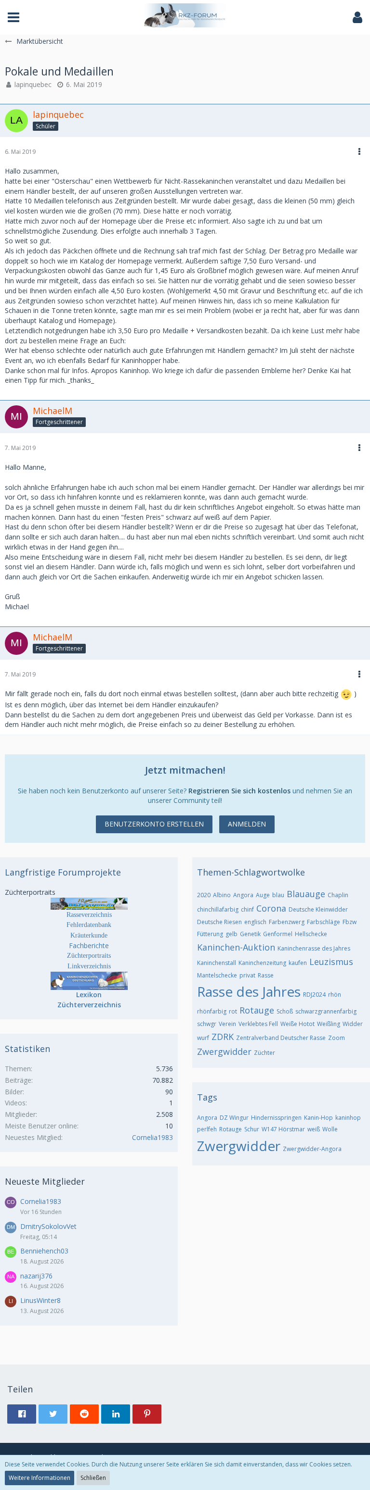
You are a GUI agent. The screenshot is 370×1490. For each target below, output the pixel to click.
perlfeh (207, 1129)
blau (278, 895)
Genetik (250, 934)
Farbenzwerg (286, 922)
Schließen (93, 1478)
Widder (353, 1024)
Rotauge (256, 1010)
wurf (203, 1038)
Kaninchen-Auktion (236, 947)
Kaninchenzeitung (262, 963)
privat (247, 975)
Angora (243, 895)
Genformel (277, 934)
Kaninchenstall (216, 963)
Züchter (264, 1053)
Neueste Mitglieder (45, 1181)
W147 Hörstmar (283, 1129)
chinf (247, 909)
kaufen (298, 963)
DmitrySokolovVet (48, 1226)
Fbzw (350, 922)
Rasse (266, 975)
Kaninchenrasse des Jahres (314, 948)
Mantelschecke (217, 975)
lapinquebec (33, 84)
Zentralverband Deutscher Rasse (281, 1038)
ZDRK (222, 1036)
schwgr (206, 1024)
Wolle (330, 1129)
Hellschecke (311, 934)
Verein (227, 1024)
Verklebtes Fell (258, 1024)
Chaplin (338, 895)
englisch (255, 922)
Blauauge (306, 894)
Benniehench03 (44, 1250)
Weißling (328, 1024)
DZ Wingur (234, 1118)
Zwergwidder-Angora (312, 1149)
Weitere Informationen (39, 1478)
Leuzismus (331, 961)
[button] (13, 17)
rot (233, 1011)
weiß (313, 1129)
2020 (204, 895)
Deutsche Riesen (219, 922)
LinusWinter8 (40, 1300)
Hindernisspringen (276, 1118)
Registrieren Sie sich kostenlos (239, 790)
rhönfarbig (211, 1011)
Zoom (336, 1038)
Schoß (285, 1011)
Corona (271, 908)
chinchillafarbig (217, 909)
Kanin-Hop (318, 1118)
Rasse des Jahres (249, 991)
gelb (231, 934)
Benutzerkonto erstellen (154, 823)
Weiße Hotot (297, 1024)
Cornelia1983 (152, 1137)
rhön (334, 994)
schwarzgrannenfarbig (326, 1011)
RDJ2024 (314, 994)
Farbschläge (323, 922)
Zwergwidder (224, 1051)
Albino (222, 895)
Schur (251, 1129)
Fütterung (210, 934)
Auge (263, 895)
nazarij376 (36, 1275)
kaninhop (348, 1118)
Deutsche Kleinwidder (318, 909)
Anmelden (247, 823)
